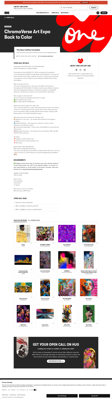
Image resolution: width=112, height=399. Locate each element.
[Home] (6, 12)
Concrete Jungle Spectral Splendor (23, 271)
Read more (80, 78)
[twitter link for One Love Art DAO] (80, 70)
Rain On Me (67, 324)
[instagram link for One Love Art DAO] (84, 70)
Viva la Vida (89, 324)
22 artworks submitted (46, 56)
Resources (65, 13)
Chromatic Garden (89, 244)
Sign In (104, 12)
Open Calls (55, 13)
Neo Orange (89, 298)
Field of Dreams (23, 298)
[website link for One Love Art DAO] (76, 70)
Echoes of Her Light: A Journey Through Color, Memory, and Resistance (89, 271)
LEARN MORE (85, 2)
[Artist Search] (97, 12)
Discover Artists (42, 13)
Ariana (23, 244)
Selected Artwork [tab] (20, 220)
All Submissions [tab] (34, 220)
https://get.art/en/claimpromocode (33, 169)
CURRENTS (67, 271)
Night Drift (23, 324)
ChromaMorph (67, 244)
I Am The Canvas (45, 298)
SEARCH (93, 7)
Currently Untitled (45, 271)
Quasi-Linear (45, 324)
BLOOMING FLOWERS (45, 244)
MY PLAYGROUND (67, 298)
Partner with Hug (55, 361)
